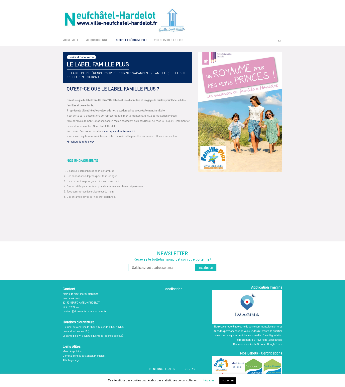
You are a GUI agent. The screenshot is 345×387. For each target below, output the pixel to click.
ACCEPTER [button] (228, 380)
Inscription (205, 267)
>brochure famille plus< (80, 141)
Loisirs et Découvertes (81, 57)
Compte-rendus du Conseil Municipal (84, 355)
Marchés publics (72, 351)
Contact (191, 369)
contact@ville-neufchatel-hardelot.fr (84, 311)
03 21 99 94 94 (71, 307)
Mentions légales (162, 369)
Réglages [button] (208, 380)
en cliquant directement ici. (120, 131)
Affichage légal (71, 360)
